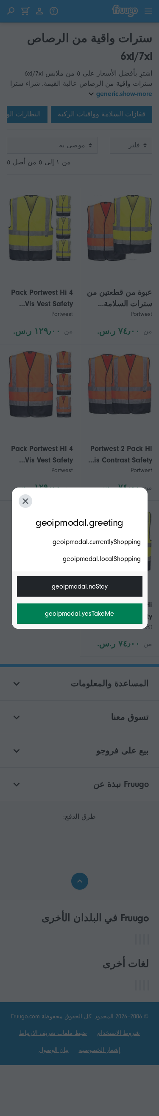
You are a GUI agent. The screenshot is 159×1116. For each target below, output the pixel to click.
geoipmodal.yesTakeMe (79, 613)
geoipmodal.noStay (80, 586)
